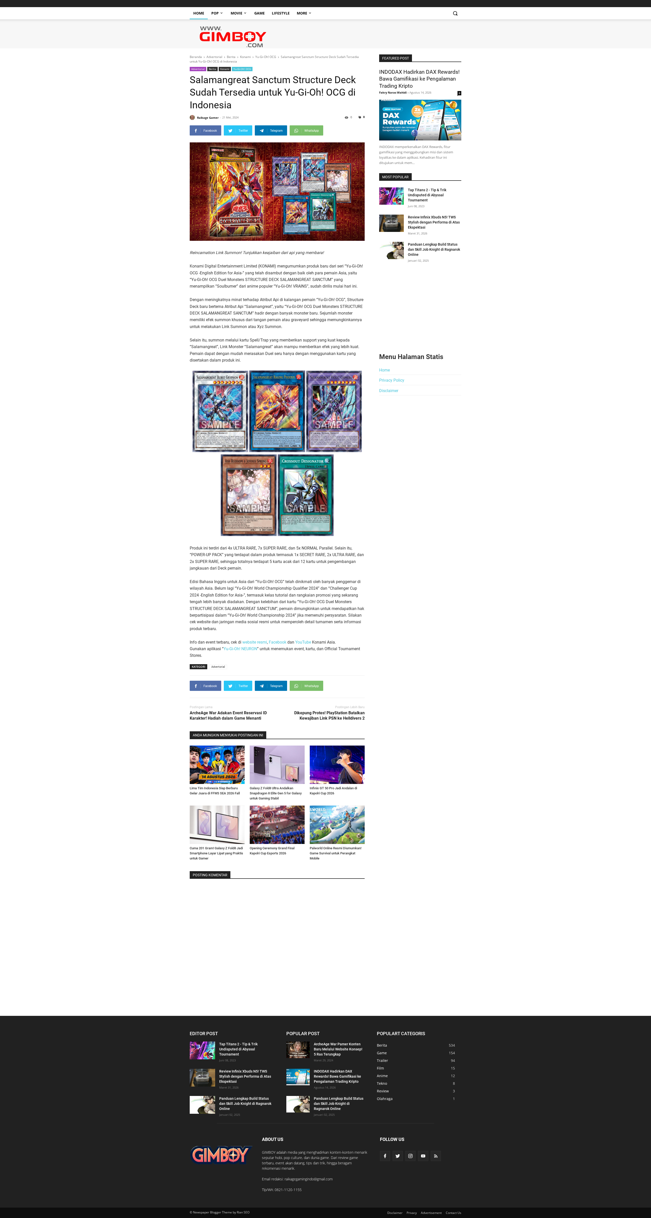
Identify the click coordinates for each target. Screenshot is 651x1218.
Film (380, 1068)
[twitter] (398, 1156)
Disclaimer (388, 390)
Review (383, 1091)
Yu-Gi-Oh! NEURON (240, 648)
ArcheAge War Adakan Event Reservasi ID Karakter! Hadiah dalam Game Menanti (228, 715)
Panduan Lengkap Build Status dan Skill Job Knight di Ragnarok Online (434, 249)
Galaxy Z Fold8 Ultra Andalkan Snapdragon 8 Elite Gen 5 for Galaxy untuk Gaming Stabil (276, 793)
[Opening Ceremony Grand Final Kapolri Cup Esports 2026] (277, 825)
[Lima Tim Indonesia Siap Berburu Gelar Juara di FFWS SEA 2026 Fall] (217, 765)
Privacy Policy (391, 380)
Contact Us (453, 1213)
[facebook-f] (385, 1156)
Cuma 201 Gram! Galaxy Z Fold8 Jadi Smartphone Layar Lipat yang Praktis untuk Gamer (216, 853)
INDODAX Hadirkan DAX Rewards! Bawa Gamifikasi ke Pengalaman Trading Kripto (419, 79)
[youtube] (423, 1156)
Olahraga (385, 1098)
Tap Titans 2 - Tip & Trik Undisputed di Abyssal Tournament (427, 195)
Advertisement (431, 1213)
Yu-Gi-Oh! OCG (242, 69)
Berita (212, 69)
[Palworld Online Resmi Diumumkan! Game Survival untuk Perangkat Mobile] (337, 825)
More (302, 13)
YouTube (303, 642)
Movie (236, 13)
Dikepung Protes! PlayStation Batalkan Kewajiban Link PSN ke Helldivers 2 (329, 715)
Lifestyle (281, 13)
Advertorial (198, 69)
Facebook (278, 642)
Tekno (382, 1083)
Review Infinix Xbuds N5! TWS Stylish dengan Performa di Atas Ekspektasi (434, 222)
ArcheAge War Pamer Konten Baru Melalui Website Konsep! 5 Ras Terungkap (338, 1049)
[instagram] (410, 1156)
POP (215, 13)
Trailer (382, 1060)
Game (259, 13)
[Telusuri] (455, 13)
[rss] (436, 1156)
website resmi (254, 642)
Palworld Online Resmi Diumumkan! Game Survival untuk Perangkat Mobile (335, 853)
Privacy (412, 1213)
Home (198, 13)
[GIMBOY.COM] (221, 1155)
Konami (224, 69)
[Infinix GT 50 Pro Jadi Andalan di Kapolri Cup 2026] (337, 765)
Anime (382, 1075)
